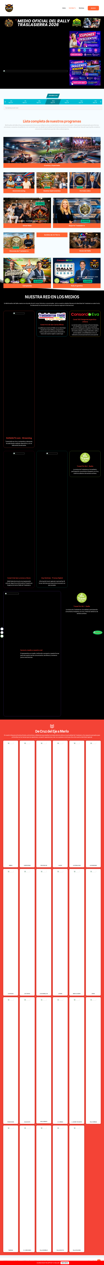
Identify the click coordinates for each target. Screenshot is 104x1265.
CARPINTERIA (27, 865)
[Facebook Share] (1, 629)
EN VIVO (93, 8)
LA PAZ (60, 865)
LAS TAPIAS (27, 993)
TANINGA (10, 1250)
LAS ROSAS (10, 993)
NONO (93, 993)
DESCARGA (65, 1263)
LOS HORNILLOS (44, 993)
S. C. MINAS (60, 1122)
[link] (35, 77)
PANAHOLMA (10, 1122)
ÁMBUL (11, 865)
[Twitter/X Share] (1, 632)
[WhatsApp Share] (1, 636)
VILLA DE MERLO (44, 1250)
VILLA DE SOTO (60, 1250)
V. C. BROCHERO (27, 1250)
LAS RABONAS (93, 865)
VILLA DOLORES (77, 1250)
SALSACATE (27, 1122)
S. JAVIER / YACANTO (77, 1122)
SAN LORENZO (43, 1121)
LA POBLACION (77, 865)
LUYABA (60, 993)
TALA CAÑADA (93, 1122)
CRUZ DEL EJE (43, 865)
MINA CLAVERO (77, 993)
